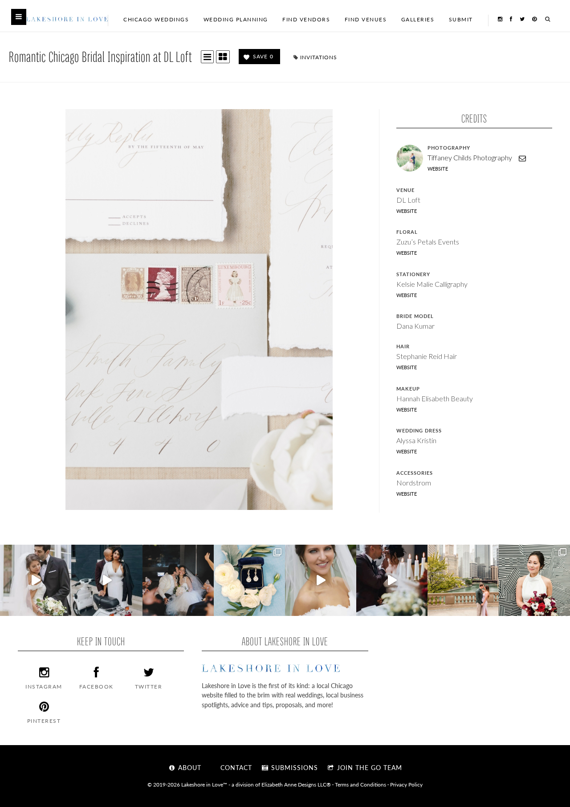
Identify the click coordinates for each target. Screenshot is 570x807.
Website (438, 168)
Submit (461, 19)
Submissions (293, 767)
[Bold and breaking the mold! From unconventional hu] (106, 580)
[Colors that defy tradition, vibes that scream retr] (392, 580)
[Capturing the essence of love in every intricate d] (249, 580)
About (188, 767)
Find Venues (366, 19)
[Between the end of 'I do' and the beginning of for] (178, 580)
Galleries (418, 19)
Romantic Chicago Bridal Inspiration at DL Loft (100, 56)
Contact (235, 767)
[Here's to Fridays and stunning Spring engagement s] (463, 580)
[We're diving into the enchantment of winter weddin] (534, 580)
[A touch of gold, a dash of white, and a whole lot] (35, 580)
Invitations (318, 57)
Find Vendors (306, 19)
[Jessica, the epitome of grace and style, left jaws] (320, 580)
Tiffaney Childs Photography (470, 157)
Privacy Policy (406, 784)
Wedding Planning (236, 19)
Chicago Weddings (156, 19)
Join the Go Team (368, 767)
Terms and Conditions (360, 784)
